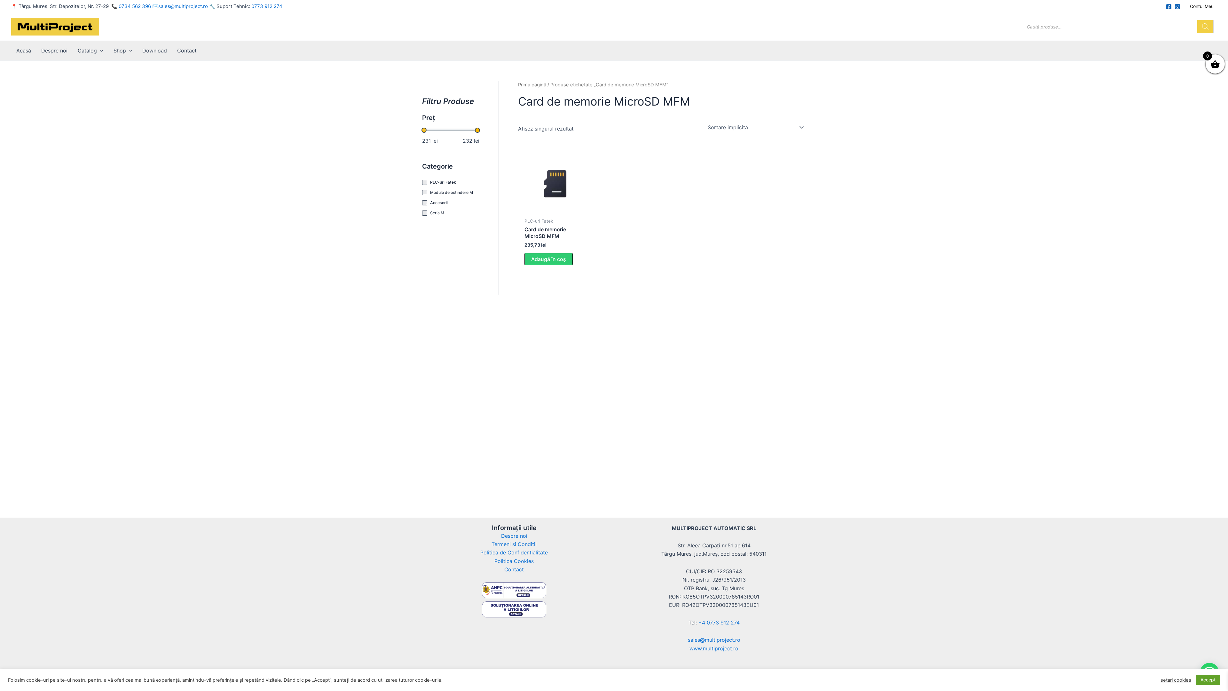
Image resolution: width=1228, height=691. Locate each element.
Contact (187, 50)
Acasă (23, 50)
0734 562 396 (135, 6)
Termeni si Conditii (514, 544)
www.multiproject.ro (713, 648)
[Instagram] (1177, 7)
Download (154, 50)
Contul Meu (1202, 6)
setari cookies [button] (1176, 680)
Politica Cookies (514, 561)
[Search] (1205, 26)
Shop (120, 50)
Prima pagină (532, 85)
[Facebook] (1169, 7)
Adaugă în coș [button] (548, 259)
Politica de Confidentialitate (514, 552)
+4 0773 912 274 (719, 622)
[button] (100, 50)
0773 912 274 (266, 6)
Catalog (87, 50)
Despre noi (54, 50)
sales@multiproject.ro (183, 6)
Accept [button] (1208, 679)
